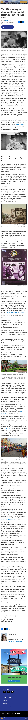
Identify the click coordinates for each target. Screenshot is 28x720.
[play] (2, 718)
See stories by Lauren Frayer (15, 641)
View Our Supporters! (14, 681)
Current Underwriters (14, 678)
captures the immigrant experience (16, 511)
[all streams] (26, 718)
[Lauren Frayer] (4, 637)
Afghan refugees (20, 124)
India (19, 94)
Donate (24, 2)
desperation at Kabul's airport (8, 519)
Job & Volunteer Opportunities (9, 706)
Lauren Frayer (8, 20)
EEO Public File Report (7, 697)
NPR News (5, 624)
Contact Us (5, 703)
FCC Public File (5, 700)
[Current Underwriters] (14, 662)
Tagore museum (7, 428)
